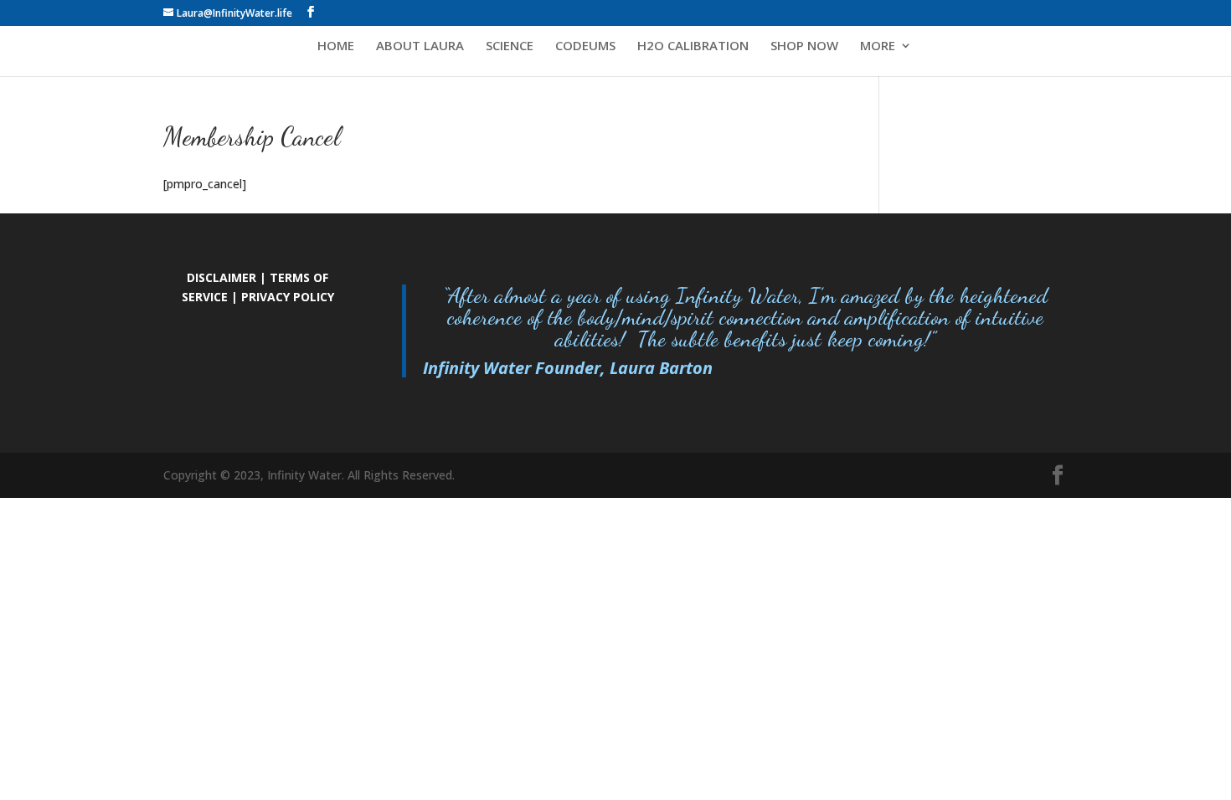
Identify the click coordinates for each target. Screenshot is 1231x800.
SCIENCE (509, 46)
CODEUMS (585, 46)
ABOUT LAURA (420, 46)
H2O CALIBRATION (693, 46)
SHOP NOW (804, 46)
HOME (335, 46)
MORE (877, 46)
